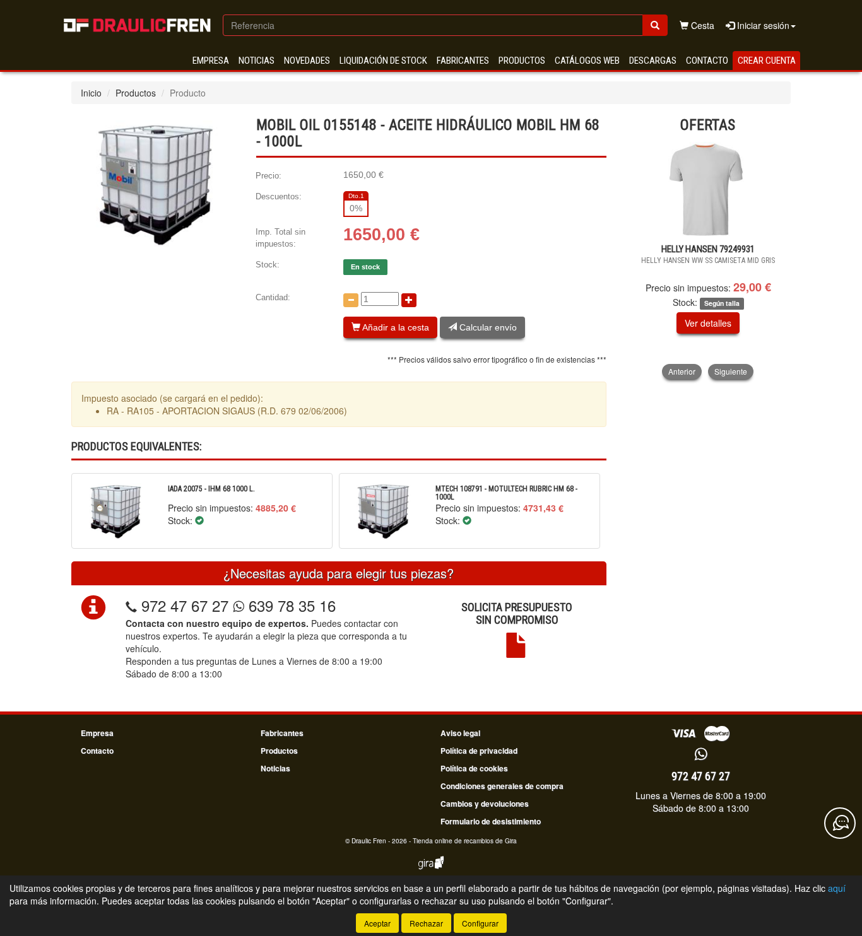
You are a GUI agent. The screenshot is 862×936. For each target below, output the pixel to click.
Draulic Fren (368, 840)
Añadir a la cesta (394, 327)
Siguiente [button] (730, 371)
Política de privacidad (478, 750)
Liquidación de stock (383, 60)
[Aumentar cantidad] (408, 300)
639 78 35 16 (290, 605)
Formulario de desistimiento (490, 821)
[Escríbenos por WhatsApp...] (700, 755)
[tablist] (708, 260)
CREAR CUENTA (767, 60)
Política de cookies (474, 768)
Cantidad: (273, 297)
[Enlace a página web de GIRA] (431, 871)
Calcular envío (487, 327)
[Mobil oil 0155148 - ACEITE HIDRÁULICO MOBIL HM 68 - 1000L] (154, 183)
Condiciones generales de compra (502, 786)
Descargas (652, 60)
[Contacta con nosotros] (840, 823)
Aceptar (377, 923)
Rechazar (426, 923)
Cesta (701, 25)
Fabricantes (463, 60)
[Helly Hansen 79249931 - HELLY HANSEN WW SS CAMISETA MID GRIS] (708, 189)
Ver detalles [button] (708, 323)
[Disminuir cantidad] (350, 300)
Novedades (307, 60)
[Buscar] (655, 25)
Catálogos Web (587, 60)
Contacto (707, 60)
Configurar (480, 923)
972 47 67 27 (184, 605)
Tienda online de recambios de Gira (465, 840)
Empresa (210, 60)
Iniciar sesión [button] (762, 25)
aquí (837, 888)
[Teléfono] (131, 605)
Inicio (91, 92)
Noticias (257, 60)
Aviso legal (460, 733)
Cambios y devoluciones (484, 803)
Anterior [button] (681, 371)
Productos (522, 60)
